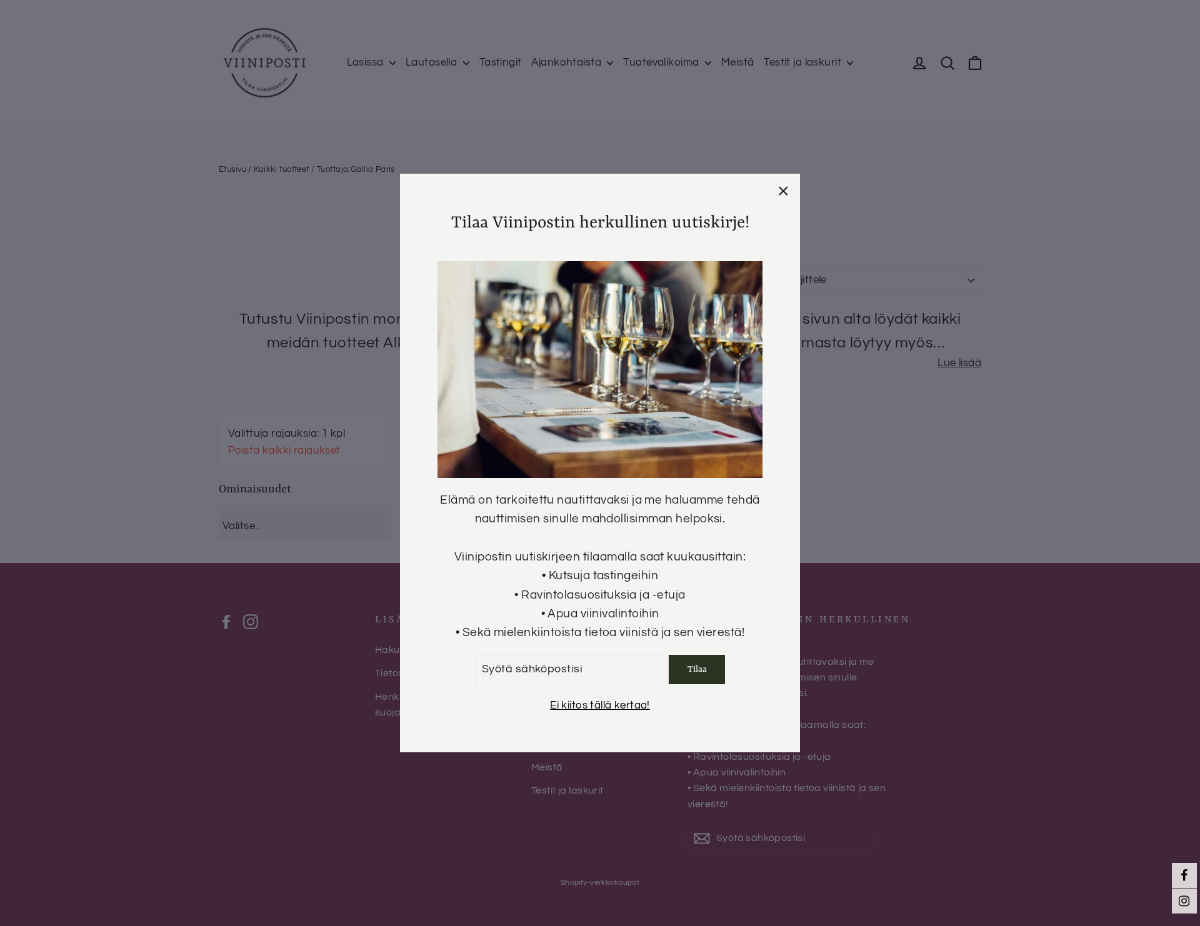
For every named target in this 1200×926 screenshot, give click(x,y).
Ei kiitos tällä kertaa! (600, 705)
